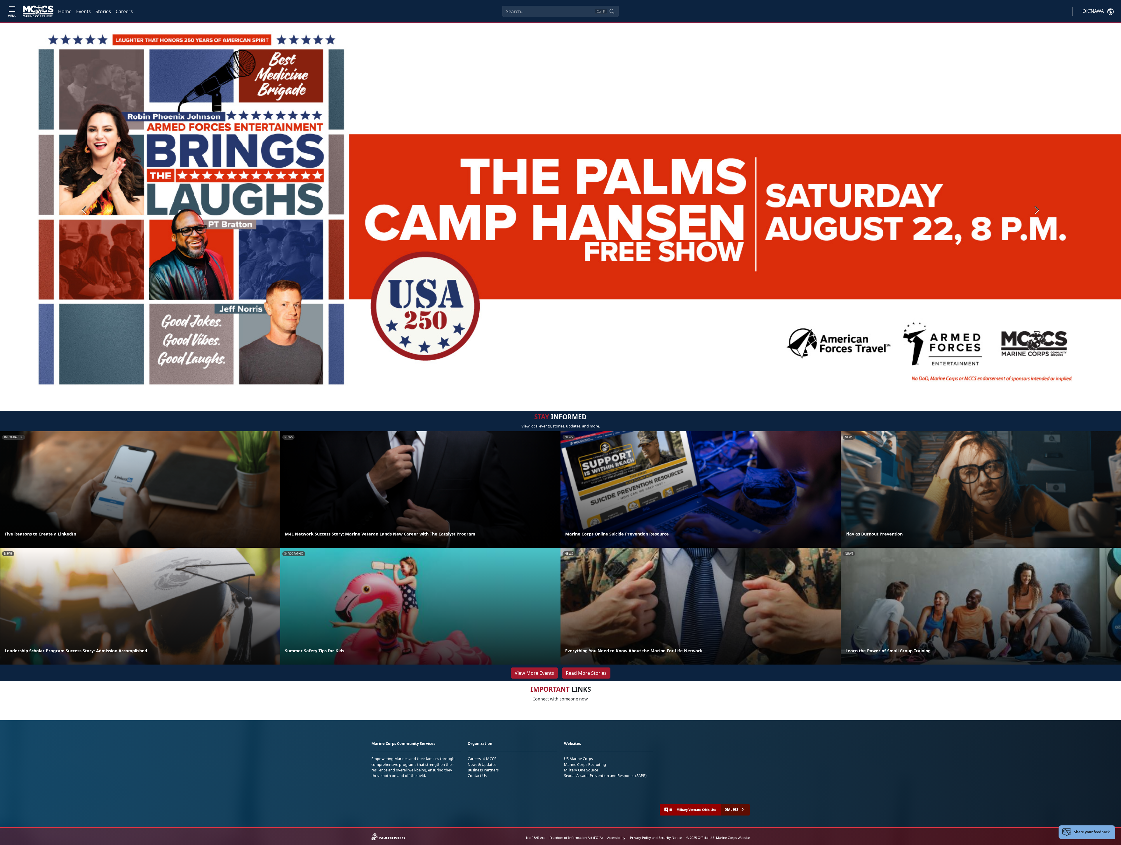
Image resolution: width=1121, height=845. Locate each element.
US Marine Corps (578, 758)
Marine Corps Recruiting (585, 764)
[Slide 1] (543, 389)
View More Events (534, 673)
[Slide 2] (554, 389)
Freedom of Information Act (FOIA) (576, 837)
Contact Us (477, 775)
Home (65, 11)
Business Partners (483, 770)
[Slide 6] (582, 389)
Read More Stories (586, 673)
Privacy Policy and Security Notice (656, 837)
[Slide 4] (568, 389)
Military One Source (581, 770)
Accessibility (616, 837)
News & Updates (482, 764)
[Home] (38, 11)
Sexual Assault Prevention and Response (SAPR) (605, 775)
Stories (103, 11)
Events (83, 11)
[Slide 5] (575, 389)
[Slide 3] (561, 389)
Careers (124, 11)
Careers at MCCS (482, 758)
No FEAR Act (535, 837)
